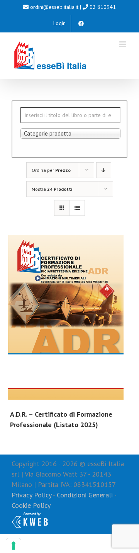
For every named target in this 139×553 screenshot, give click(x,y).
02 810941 (103, 6)
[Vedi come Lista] (77, 207)
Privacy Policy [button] (31, 494)
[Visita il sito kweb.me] (30, 515)
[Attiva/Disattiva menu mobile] (123, 44)
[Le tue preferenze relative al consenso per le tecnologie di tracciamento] (13, 545)
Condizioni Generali (85, 494)
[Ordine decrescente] (103, 170)
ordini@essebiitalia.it (54, 6)
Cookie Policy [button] (31, 505)
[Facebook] (81, 23)
